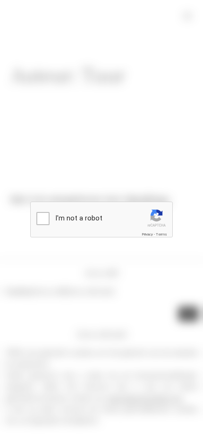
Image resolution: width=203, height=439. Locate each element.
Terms (161, 234)
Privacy (147, 234)
